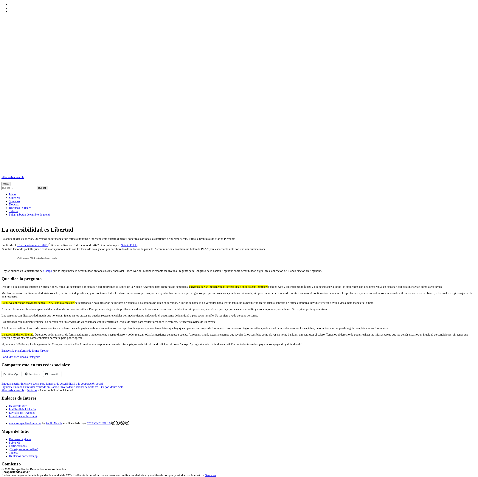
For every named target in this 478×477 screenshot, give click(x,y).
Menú (6, 184)
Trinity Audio (37, 258)
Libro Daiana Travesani (23, 416)
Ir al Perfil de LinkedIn (22, 409)
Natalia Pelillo (129, 245)
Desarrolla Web (18, 406)
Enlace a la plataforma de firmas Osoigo (25, 350)
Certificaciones (18, 446)
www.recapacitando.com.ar (25, 423)
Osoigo (47, 270)
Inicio (12, 194)
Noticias (14, 204)
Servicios (14, 201)
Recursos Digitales (20, 207)
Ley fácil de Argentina (22, 412)
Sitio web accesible (12, 177)
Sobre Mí (14, 197)
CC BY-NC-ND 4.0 (99, 423)
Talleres (13, 211)
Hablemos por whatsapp (23, 456)
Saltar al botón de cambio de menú (29, 214)
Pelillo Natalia (54, 423)
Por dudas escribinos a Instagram (20, 356)
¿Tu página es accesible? (23, 449)
